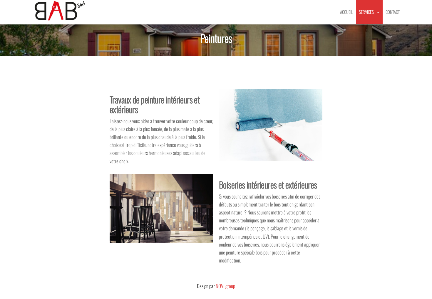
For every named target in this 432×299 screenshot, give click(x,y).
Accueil (346, 12)
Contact (393, 12)
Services (366, 12)
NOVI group (225, 286)
